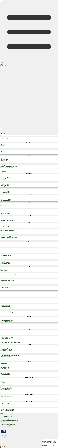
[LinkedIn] (0, 447)
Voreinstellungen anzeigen (54, 445)
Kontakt (2, 63)
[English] (0, 65)
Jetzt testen (1, 2)
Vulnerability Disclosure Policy (3, 442)
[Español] (5, 65)
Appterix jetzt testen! (2, 441)
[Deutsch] (2, 65)
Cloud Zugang (4, 2)
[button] (56, 439)
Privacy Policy (3, 444)
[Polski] (4, 65)
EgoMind (1, 444)
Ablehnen (49, 445)
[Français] (1, 65)
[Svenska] (6, 65)
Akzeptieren (44, 445)
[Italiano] (3, 65)
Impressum (6, 444)
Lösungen (2, 62)
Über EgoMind (3, 64)
